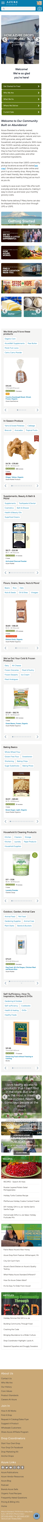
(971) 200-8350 (7, 1516)
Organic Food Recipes (11, 1493)
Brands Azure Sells (9, 1489)
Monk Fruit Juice (11, 348)
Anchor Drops (7, 1456)
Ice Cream (25, 675)
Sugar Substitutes (12, 766)
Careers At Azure (9, 1399)
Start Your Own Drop (10, 1443)
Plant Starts (9, 926)
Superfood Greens (12, 517)
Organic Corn (10, 339)
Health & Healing (12, 1010)
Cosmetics (9, 508)
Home (4, 1506)
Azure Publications (9, 1472)
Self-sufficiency (11, 1006)
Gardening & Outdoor (13, 1001)
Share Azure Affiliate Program (14, 1432)
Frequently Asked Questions (14, 1497)
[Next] (38, 39)
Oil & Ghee (23, 592)
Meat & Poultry (28, 670)
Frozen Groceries (12, 670)
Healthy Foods (11, 1015)
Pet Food (22, 916)
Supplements (10, 503)
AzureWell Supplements (15, 343)
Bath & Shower (23, 508)
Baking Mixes (27, 766)
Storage (28, 837)
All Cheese (16, 665)
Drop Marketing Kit (9, 1451)
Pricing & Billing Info (10, 1502)
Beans (7, 588)
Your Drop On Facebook (12, 1447)
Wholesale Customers (11, 1427)
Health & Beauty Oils (13, 512)
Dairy (7, 665)
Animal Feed (10, 916)
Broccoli (8, 430)
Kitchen (8, 837)
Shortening (9, 761)
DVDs (24, 1010)
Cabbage (31, 426)
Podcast (5, 1485)
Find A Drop (6, 1415)
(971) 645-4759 (23, 1516)
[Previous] (4, 39)
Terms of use (6, 1518)
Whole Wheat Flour (12, 752)
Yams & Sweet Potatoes (14, 426)
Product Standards (9, 1395)
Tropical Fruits (31, 430)
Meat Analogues (11, 679)
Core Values (6, 1391)
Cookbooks (25, 1006)
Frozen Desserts (11, 675)
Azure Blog (6, 1481)
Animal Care (29, 921)
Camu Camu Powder (13, 352)
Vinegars (34, 592)
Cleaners (18, 837)
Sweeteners (27, 756)
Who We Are (6, 1382)
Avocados (19, 430)
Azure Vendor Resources (12, 1476)
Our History (6, 1387)
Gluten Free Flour (12, 756)
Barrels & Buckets (24, 926)
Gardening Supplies (13, 921)
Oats (22, 588)
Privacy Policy (16, 1518)
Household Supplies (13, 846)
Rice (15, 588)
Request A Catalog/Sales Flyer (15, 1419)
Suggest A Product (10, 1423)
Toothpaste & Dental (27, 503)
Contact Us (6, 1378)
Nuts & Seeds (10, 592)
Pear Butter (32, 343)
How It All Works (8, 1411)
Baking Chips (22, 761)
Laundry (17, 842)
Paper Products (30, 842)
